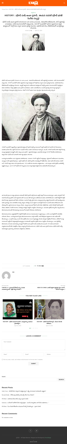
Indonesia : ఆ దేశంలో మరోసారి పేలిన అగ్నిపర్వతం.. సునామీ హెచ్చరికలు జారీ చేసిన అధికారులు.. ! (25, 402)
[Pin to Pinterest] (41, 266)
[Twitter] (36, 430)
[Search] (64, 3)
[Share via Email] (42, 266)
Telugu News (5, 9)
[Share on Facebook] (37, 266)
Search (3, 376)
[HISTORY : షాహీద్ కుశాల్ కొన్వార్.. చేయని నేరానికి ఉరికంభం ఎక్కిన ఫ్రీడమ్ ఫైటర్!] (49, 309)
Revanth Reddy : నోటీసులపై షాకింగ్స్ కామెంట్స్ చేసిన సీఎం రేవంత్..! (18, 395)
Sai (31, 30)
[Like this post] (35, 266)
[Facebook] (30, 430)
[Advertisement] (33, 66)
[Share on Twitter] (39, 266)
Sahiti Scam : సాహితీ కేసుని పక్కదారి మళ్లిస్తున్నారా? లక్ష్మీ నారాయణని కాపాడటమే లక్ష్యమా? (24, 391)
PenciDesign (48, 437)
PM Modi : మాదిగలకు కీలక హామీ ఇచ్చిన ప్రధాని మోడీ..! (15, 398)
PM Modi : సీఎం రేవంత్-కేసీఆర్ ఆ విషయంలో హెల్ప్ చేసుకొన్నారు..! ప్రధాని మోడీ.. (21, 406)
